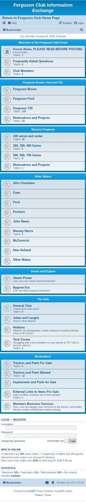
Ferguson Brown (25, 89)
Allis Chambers (24, 183)
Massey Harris (23, 231)
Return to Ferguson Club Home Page (31, 18)
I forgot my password (13, 441)
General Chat (22, 305)
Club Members (23, 71)
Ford (16, 202)
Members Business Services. (33, 404)
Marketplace (43, 356)
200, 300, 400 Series (27, 145)
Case (16, 192)
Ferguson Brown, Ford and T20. (43, 82)
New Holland (22, 250)
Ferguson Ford (23, 98)
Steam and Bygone (43, 271)
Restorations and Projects (31, 118)
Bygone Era (21, 287)
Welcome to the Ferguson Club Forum (43, 42)
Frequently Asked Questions (33, 61)
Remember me (55, 441)
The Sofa (43, 299)
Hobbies (19, 327)
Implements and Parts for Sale (34, 382)
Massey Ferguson (43, 129)
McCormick (21, 240)
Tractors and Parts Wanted (31, 372)
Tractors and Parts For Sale (32, 363)
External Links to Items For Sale (36, 391)
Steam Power (22, 278)
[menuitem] (12, 23)
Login (5, 419)
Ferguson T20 (23, 108)
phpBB (31, 491)
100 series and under (28, 136)
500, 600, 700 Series (27, 155)
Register (19, 419)
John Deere (21, 221)
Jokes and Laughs (26, 318)
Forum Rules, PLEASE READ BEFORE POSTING (47, 49)
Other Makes (43, 176)
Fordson (19, 211)
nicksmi (15, 475)
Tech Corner (21, 339)
